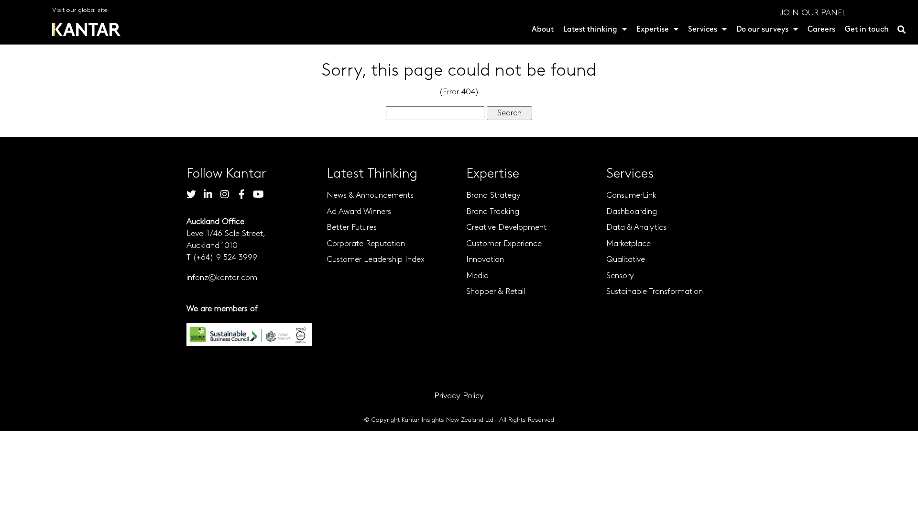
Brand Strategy (493, 195)
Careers (821, 30)
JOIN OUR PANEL (813, 13)
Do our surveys (762, 30)
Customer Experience (504, 244)
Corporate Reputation (366, 244)
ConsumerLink (631, 195)
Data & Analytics (636, 228)
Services (702, 30)
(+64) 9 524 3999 (225, 258)
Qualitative (625, 260)
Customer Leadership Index (376, 260)
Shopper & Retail (495, 292)
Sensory (620, 276)
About (543, 30)
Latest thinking (590, 30)
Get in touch (867, 30)
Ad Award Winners (359, 212)
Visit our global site (80, 10)
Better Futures (352, 228)
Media (477, 276)
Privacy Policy (459, 396)
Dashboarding (631, 212)
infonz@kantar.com (221, 278)
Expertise (652, 30)
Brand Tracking (492, 212)
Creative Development (506, 228)
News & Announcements (370, 195)
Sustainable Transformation (654, 292)
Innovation (485, 260)
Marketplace (628, 244)
